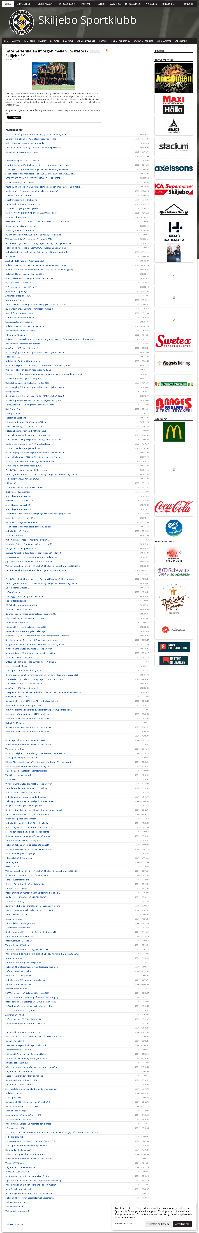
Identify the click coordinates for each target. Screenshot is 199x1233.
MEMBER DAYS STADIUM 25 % (19, 500)
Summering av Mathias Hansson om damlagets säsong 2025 (33, 400)
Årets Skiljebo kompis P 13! (18, 509)
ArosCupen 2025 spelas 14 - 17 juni (21, 757)
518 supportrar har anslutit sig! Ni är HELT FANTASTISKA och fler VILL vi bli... (40, 173)
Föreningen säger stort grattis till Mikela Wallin (27, 714)
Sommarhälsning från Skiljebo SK (21, 182)
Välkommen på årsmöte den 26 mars (22, 343)
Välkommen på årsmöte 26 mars (20, 330)
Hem (9, 4)
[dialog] (154, 1216)
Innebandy (86, 4)
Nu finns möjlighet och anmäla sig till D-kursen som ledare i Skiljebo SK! (38, 365)
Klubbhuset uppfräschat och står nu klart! (25, 1154)
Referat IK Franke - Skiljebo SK (19, 971)
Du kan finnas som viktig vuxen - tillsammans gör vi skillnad (33, 234)
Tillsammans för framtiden (17, 927)
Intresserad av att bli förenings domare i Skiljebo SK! (30, 1141)
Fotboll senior (23, 4)
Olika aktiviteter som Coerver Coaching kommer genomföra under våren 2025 (41, 674)
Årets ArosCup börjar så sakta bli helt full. (24, 683)
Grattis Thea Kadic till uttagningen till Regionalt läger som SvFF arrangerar (39, 579)
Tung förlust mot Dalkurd (17, 879)
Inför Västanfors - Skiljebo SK (19, 936)
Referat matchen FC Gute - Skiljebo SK (23, 1019)
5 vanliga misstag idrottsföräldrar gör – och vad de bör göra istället (36, 169)
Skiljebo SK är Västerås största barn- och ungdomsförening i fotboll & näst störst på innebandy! (50, 339)
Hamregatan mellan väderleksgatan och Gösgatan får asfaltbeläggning (39, 269)
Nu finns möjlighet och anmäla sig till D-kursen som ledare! (32, 905)
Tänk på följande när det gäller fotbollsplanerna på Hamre (33, 147)
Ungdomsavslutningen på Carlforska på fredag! (27, 836)
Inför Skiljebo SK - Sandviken (18, 858)
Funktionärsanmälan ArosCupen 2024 (23, 1115)
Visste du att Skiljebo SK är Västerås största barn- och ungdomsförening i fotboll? (43, 186)
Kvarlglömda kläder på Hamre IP (20, 548)
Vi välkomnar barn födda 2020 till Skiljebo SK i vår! (28, 648)
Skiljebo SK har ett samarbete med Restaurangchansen (31, 966)
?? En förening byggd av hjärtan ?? (21, 287)
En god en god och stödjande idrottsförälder (26, 770)
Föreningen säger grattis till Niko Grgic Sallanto (27, 831)
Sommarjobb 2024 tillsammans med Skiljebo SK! (27, 1102)
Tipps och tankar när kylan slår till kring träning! (27, 435)
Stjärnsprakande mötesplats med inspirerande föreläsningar (34, 1180)
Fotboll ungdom (67, 4)
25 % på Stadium (13, 592)
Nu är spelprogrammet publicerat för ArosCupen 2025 (30, 613)
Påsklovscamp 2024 (14, 1128)
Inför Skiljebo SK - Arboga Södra (20, 923)
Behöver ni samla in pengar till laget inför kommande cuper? (33, 810)
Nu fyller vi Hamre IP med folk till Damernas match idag (31, 640)
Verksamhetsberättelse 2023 (19, 1119)
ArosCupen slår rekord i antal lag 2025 (23, 670)
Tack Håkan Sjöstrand (15, 417)
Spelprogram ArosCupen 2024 (19, 1049)
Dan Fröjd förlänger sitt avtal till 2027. (22, 522)
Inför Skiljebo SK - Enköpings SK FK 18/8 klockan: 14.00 (30, 1001)
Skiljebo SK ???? (12, 356)
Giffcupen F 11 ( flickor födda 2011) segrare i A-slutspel (30, 661)
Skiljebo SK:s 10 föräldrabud (18, 195)
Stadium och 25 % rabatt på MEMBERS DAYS (25, 897)
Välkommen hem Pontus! (17, 1202)
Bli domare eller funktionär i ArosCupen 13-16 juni (28, 369)
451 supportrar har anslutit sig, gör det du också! (28, 526)
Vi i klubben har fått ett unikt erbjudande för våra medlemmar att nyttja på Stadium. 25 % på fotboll (51, 1132)
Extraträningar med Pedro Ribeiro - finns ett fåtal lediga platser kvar (37, 165)
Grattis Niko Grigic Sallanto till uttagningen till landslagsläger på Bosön (38, 513)
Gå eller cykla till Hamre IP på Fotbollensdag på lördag (30, 138)
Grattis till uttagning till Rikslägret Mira (23, 208)
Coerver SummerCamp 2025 (18, 609)
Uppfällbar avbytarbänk (16, 988)
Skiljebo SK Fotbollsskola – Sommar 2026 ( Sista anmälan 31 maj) (35, 247)
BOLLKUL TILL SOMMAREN (17, 696)
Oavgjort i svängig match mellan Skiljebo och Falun (29, 910)
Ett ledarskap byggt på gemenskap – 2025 (24, 426)
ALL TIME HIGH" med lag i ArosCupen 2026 (24, 260)
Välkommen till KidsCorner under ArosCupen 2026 (28, 239)
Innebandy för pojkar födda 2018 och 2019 (25, 1023)
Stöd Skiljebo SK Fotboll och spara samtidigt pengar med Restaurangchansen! (42, 474)
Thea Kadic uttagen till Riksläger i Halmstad (25, 1045)
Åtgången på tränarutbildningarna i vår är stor (27, 1176)
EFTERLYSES (10, 779)
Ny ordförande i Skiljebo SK (18, 282)
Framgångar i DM (13, 391)
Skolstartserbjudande (15, 600)
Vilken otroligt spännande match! (20, 818)
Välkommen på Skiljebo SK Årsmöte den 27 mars (28, 1123)
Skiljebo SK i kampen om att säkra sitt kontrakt (27, 844)
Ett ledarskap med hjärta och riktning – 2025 (25, 430)
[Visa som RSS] (107, 50)
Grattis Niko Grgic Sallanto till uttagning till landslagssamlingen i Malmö (38, 243)
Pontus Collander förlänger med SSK (22, 448)
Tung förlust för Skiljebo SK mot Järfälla (23, 840)
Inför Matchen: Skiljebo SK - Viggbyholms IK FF (26, 949)
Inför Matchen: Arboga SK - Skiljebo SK (23, 962)
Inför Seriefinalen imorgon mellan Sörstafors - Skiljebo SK (46, 53)
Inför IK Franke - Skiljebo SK (18, 984)
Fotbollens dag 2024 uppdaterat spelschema (26, 980)
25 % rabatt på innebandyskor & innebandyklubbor (29, 1006)
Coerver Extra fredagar (16, 1110)
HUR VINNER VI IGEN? (15, 722)
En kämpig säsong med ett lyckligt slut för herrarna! (29, 801)
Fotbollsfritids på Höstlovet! (18, 531)
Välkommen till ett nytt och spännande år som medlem (31, 1184)
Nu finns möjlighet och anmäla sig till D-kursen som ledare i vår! (35, 753)
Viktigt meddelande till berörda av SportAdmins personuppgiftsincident (38, 709)
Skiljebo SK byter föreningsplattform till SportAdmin (29, 1197)
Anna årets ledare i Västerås (18, 1189)
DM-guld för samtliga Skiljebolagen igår (23, 805)
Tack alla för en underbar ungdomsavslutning (27, 814)
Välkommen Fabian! (14, 1206)
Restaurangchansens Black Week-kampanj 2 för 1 (28, 766)
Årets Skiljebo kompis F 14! (17, 505)
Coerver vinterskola (14, 535)
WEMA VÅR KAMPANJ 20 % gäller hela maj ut (25, 631)
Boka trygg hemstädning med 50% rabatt (24, 596)
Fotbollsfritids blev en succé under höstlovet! (26, 796)
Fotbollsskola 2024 (14, 1136)
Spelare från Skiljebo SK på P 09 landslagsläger (27, 443)
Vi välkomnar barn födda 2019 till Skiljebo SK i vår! (28, 1158)
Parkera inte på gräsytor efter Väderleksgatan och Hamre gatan (35, 134)
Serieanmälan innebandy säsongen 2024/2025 (27, 1058)
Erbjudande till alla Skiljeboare (19, 1084)
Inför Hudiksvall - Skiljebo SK (18, 940)
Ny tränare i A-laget (14, 409)
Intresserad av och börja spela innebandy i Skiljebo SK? (31, 557)
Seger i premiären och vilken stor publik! (24, 1075)
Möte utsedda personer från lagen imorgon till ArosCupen (32, 1067)
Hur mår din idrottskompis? (18, 1149)
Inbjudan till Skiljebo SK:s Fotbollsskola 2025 (25, 618)
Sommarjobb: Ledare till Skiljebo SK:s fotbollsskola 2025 (31, 701)
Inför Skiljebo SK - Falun (16, 914)
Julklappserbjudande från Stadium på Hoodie (26, 422)
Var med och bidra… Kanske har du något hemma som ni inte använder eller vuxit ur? (45, 374)
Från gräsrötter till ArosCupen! (19, 321)
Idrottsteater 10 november (17, 491)
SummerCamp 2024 (14, 1041)
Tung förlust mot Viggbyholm (18, 945)
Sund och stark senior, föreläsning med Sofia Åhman (30, 461)
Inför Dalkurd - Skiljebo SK (17, 888)
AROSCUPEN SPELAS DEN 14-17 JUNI (22, 1106)
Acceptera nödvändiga (158, 1223)
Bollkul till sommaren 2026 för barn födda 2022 (27, 382)
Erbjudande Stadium (15, 335)
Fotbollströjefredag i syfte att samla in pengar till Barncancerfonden (37, 252)
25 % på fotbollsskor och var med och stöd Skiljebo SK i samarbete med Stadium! (43, 692)
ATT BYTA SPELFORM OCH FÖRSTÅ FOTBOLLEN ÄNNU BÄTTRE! (33, 178)
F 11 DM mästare (13, 483)
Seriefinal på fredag (14, 901)
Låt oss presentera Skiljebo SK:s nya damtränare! (28, 849)
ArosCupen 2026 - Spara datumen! (21, 348)
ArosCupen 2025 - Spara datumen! (21, 688)
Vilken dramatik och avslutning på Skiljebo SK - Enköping (31, 997)
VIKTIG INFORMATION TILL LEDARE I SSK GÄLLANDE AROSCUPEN (34, 1036)
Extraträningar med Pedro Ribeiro (21, 199)
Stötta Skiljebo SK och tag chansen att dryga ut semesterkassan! (35, 304)
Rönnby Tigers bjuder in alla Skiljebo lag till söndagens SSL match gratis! (39, 762)
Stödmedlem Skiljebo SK (16, 622)
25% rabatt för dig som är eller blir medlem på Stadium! (31, 1088)
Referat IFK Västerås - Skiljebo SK (21, 1010)
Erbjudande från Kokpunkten (19, 1071)
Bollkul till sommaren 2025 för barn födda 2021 (27, 718)
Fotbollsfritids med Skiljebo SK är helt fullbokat (27, 823)
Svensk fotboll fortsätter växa (19, 313)
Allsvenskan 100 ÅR (14, 1014)
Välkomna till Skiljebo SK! (17, 1210)
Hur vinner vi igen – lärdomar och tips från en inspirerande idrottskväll (38, 635)
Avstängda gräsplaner (15, 300)
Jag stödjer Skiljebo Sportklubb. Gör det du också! (28, 544)
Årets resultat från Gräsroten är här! (22, 792)
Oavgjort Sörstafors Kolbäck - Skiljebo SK (24, 884)
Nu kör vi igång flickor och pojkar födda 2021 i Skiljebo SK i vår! (34, 352)
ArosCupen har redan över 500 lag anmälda (26, 1145)
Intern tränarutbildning (16, 666)
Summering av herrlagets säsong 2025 (23, 378)
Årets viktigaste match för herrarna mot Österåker (29, 827)
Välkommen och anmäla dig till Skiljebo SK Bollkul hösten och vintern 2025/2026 (42, 566)
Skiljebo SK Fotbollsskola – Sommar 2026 (24, 274)
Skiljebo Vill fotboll (14, 1093)
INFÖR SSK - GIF (12, 866)
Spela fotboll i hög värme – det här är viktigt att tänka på (31, 191)
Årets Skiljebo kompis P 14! (18, 496)
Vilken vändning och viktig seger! (20, 853)
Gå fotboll (10, 256)
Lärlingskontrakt (13, 413)
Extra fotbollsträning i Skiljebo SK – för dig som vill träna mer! (33, 439)
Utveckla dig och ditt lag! (16, 1062)
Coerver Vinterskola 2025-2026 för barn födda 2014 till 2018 (33, 552)
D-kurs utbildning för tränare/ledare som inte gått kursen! (32, 653)
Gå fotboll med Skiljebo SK (17, 587)
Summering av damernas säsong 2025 (23, 465)
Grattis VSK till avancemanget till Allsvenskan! (26, 470)
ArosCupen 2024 (13, 1097)
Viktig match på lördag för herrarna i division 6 (27, 539)
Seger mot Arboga (13, 919)
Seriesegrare (11, 862)
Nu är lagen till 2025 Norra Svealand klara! (25, 740)
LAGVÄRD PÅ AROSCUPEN (17, 217)
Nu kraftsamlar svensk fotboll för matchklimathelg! (29, 308)
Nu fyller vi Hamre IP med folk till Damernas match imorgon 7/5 (34, 644)
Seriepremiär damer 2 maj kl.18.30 (21, 1080)
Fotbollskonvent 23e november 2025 (22, 478)
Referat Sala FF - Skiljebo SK (18, 975)
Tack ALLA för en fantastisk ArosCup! (22, 204)
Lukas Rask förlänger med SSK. (20, 518)
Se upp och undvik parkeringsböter (22, 152)
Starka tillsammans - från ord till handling (24, 487)
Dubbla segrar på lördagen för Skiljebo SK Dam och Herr (31, 932)
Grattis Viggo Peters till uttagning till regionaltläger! (29, 1193)
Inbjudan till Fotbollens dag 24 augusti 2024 (25, 1054)
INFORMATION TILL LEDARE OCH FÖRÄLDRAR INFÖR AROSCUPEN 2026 (37, 221)
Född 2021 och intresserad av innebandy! (24, 143)
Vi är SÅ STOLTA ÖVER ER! (17, 1171)
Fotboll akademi (45, 4)
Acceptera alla (182, 1223)
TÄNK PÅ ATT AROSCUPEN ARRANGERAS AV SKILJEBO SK (31, 213)
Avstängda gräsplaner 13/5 (18, 295)
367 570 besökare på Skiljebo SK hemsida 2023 (27, 993)
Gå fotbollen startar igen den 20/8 (21, 605)
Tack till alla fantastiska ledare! (20, 775)
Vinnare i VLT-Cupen (14, 1163)
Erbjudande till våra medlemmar (20, 1167)
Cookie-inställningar (14, 1224)
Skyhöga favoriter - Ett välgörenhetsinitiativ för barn (29, 278)
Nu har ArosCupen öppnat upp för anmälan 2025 (28, 875)
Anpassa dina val (123, 1223)
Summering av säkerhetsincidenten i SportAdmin (28, 727)
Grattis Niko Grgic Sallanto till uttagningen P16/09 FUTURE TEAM (34, 679)
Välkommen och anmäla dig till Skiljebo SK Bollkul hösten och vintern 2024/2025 (42, 871)
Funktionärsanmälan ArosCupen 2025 (23, 705)
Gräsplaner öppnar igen (16, 291)
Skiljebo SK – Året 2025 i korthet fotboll (23, 361)
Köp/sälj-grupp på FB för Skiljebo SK (22, 160)
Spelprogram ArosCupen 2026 (19, 230)
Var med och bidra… (14, 749)
